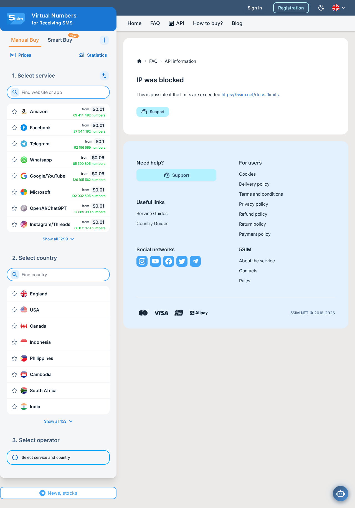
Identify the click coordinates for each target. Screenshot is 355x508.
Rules (244, 280)
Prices (24, 55)
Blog (237, 23)
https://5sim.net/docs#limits (250, 94)
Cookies (247, 174)
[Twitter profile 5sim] (181, 261)
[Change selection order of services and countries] (104, 75)
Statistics (97, 55)
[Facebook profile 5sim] (168, 261)
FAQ (155, 23)
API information (180, 61)
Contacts (248, 270)
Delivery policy (254, 184)
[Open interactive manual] (104, 40)
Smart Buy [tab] (62, 38)
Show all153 (55, 421)
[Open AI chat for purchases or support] (340, 493)
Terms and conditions (261, 194)
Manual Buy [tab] (25, 40)
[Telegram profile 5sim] (195, 261)
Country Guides (152, 223)
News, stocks (62, 493)
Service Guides (152, 213)
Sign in (255, 8)
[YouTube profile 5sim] (155, 261)
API (180, 23)
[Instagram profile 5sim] (142, 261)
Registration (291, 8)
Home (134, 23)
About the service (257, 260)
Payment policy (255, 234)
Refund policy (253, 214)
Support (157, 111)
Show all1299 (55, 238)
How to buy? (208, 23)
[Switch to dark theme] (321, 7)
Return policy (252, 224)
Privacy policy (253, 204)
